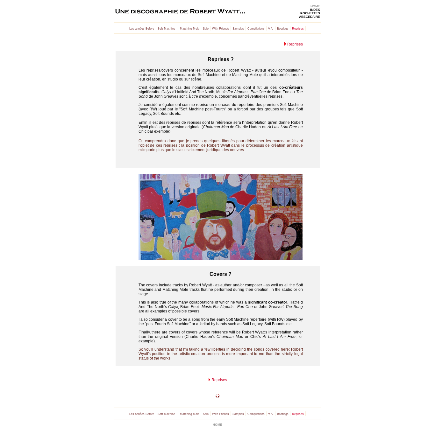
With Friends (220, 28)
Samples (238, 28)
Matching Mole (189, 28)
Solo (206, 28)
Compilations (256, 28)
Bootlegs (283, 28)
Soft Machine (166, 28)
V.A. (271, 28)
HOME (315, 6)
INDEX (315, 9)
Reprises (294, 44)
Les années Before (141, 28)
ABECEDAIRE (309, 16)
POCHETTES (310, 13)
